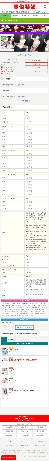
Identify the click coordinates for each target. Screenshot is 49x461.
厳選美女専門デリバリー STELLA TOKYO (23, 360)
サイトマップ (24, 441)
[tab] (4, 339)
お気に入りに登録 (25, 327)
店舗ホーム (5, 16)
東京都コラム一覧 (40, 445)
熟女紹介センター (11, 20)
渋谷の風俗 (40, 427)
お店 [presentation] (3, 339)
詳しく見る (6, 398)
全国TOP (9, 441)
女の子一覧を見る (24, 55)
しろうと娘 (13, 380)
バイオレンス (13, 350)
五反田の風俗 (9, 431)
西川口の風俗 (39, 435)
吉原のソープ (24, 431)
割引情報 (15, 16)
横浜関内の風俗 (39, 431)
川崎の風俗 (9, 435)
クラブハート (13, 370)
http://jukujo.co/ (6, 322)
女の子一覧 (25, 16)
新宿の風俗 (24, 427)
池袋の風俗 (9, 427)
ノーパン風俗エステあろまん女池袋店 (21, 390)
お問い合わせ (9, 445)
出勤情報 (35, 16)
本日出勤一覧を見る (24, 101)
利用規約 (40, 441)
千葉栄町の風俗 (24, 435)
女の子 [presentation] (10, 339)
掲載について (24, 445)
